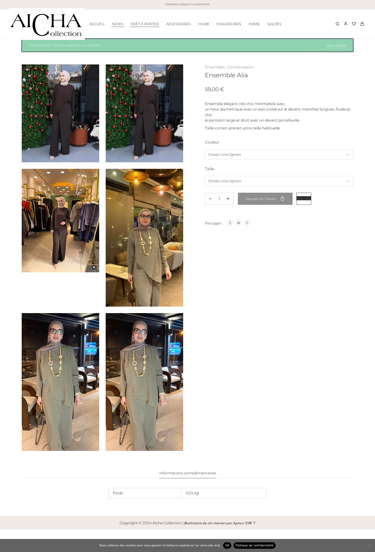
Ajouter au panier (261, 199)
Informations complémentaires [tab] (187, 473)
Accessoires (178, 24)
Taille (209, 169)
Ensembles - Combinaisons (229, 67)
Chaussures (228, 24)
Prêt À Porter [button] (145, 24)
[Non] (369, 545)
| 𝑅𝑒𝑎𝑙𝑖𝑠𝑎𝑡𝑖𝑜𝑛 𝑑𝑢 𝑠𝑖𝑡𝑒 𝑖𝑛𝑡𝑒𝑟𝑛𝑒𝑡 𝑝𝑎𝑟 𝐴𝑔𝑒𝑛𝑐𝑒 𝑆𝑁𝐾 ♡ (219, 523)
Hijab (203, 24)
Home (254, 24)
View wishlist (336, 45)
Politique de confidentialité (254, 545)
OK (227, 545)
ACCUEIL (97, 24)
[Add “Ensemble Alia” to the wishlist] (304, 198)
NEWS (117, 24)
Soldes (274, 24)
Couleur (212, 142)
